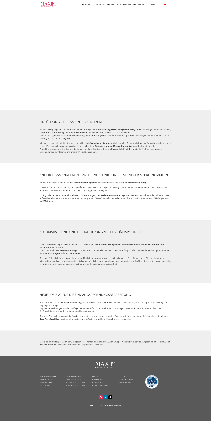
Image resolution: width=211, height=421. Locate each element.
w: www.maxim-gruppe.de (75, 385)
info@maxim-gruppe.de (76, 382)
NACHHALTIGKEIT (140, 4)
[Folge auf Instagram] (101, 397)
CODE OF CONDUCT (127, 379)
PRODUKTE (86, 4)
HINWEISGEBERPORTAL (101, 385)
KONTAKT (96, 376)
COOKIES (122, 376)
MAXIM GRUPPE (125, 382)
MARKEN (111, 4)
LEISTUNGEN (99, 4)
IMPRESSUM (97, 379)
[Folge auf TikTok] (110, 397)
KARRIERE (155, 4)
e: (67, 382)
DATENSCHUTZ (98, 382)
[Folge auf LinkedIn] (105, 397)
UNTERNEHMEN (124, 4)
